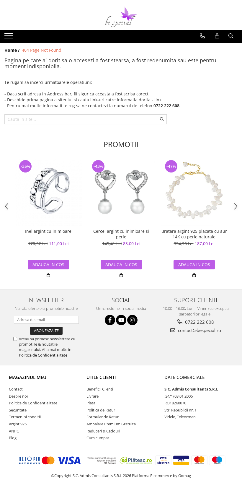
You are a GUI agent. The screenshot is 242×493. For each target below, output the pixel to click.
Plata (90, 403)
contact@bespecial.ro (199, 330)
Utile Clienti (101, 377)
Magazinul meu (27, 377)
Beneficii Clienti (99, 389)
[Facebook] (110, 320)
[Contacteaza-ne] (202, 36)
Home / (12, 50)
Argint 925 (18, 424)
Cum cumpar (97, 437)
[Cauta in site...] (231, 36)
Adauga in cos (48, 264)
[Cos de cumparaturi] (217, 36)
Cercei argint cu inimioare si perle (121, 234)
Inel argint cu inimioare (48, 231)
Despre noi (18, 396)
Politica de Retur (100, 410)
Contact (16, 389)
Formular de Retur (102, 416)
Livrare (92, 396)
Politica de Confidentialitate (43, 355)
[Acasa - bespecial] (121, 16)
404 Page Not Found (41, 50)
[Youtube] (121, 320)
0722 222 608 (199, 322)
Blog (13, 437)
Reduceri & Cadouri (103, 431)
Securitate (18, 410)
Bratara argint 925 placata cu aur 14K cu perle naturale (194, 234)
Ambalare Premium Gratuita (111, 424)
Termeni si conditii (25, 416)
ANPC (14, 431)
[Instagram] (132, 320)
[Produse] (9, 37)
